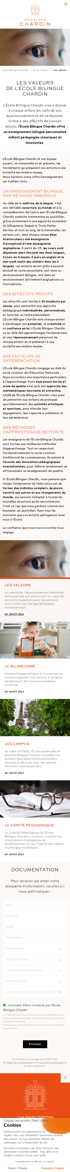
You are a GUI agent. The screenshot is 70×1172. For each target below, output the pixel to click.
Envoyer (35, 1044)
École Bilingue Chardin (15, 70)
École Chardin (41, 70)
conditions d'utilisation (51, 1062)
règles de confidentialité (19, 1062)
